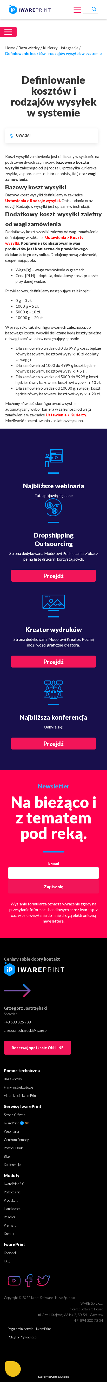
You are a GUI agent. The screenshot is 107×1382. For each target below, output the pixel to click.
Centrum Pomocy (16, 1140)
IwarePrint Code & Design (53, 1376)
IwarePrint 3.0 (14, 1184)
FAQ (7, 1261)
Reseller (9, 1217)
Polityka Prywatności (22, 1337)
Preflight (10, 1225)
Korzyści (10, 1253)
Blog (7, 1156)
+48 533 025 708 (17, 1022)
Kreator (9, 1234)
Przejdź (53, 575)
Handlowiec (12, 1209)
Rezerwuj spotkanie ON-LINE (37, 1048)
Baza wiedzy (29, 47)
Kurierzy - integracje (60, 47)
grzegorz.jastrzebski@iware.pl (25, 1030)
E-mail (53, 863)
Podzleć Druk (13, 1148)
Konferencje (12, 1165)
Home (10, 47)
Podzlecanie (12, 1192)
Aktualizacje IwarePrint (20, 1096)
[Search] (94, 8)
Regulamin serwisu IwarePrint (29, 1329)
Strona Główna (14, 1115)
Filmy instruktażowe (18, 1087)
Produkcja (11, 1200)
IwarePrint (11, 1123)
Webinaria (11, 1131)
